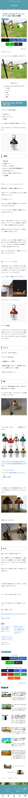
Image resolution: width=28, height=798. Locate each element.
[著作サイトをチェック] (7, 670)
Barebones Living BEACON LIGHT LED (14, 86)
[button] (18, 44)
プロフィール (14, 793)
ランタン (11, 470)
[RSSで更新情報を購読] (14, 678)
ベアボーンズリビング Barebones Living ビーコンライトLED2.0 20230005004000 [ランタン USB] (14, 464)
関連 (7, 97)
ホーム (7, 789)
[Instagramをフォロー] (20, 670)
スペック (8, 90)
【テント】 (7, 791)
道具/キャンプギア (6, 652)
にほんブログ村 (5, 618)
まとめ (7, 94)
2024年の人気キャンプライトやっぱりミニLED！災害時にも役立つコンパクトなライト (19, 629)
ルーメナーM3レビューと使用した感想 (6, 627)
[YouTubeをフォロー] (7, 674)
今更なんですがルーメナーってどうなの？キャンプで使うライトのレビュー (7, 639)
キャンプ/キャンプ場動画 (21, 789)
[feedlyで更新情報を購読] (20, 674)
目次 (12, 83)
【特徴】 (8, 88)
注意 (7, 92)
